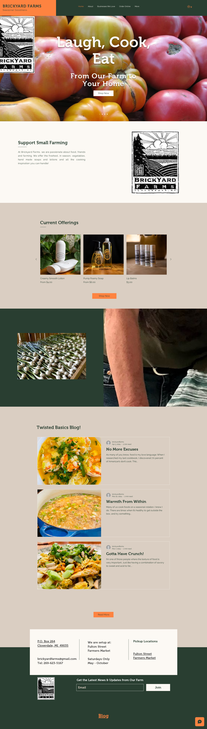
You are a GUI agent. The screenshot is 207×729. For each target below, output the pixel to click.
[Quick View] (60, 255)
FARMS (34, 6)
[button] (190, 6)
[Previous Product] (36, 259)
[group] (103, 259)
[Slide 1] (99, 114)
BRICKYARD (15, 6)
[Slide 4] (107, 114)
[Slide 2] (102, 114)
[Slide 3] (104, 114)
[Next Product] (170, 259)
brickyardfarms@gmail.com (57, 658)
